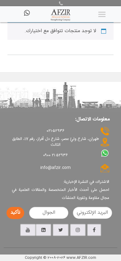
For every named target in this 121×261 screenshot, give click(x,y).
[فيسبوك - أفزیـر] (94, 230)
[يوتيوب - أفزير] (28, 230)
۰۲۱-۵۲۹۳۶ (56, 131)
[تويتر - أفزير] (61, 230)
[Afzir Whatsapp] (26, 15)
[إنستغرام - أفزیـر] (78, 230)
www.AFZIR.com (81, 258)
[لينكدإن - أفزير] (43, 230)
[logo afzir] (60, 14)
